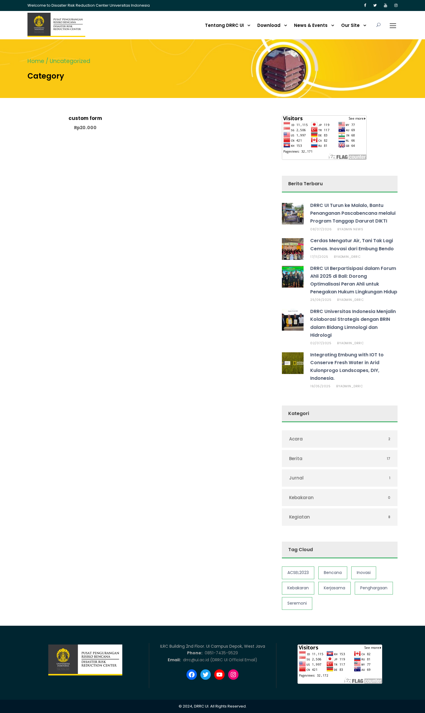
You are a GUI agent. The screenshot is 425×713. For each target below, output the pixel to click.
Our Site (350, 25)
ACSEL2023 (298, 572)
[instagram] (396, 5)
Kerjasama (334, 588)
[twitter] (375, 5)
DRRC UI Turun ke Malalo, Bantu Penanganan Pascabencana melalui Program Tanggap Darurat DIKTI (353, 213)
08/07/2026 (321, 229)
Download (268, 25)
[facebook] (365, 5)
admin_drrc (349, 256)
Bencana (333, 572)
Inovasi (364, 572)
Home (35, 61)
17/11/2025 (319, 256)
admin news (352, 229)
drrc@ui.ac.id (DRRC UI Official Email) (219, 660)
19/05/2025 (320, 386)
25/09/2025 (320, 299)
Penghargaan (373, 588)
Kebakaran (298, 588)
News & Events (311, 25)
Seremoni (297, 603)
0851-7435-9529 (221, 653)
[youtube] (385, 5)
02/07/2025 (320, 343)
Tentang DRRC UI (224, 25)
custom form (85, 118)
